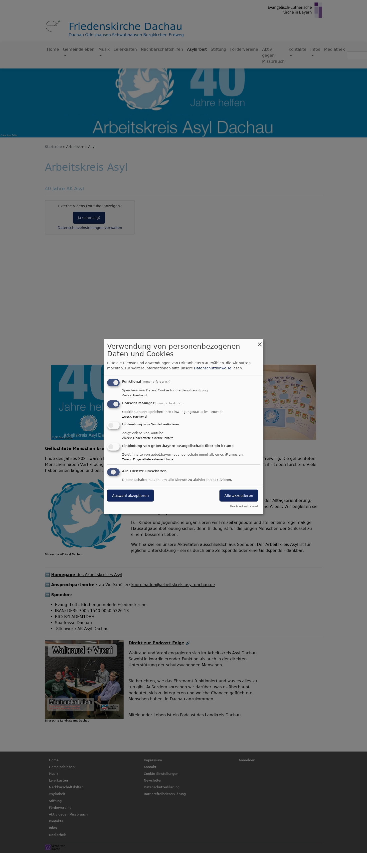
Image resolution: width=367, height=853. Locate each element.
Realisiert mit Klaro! (244, 506)
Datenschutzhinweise (212, 368)
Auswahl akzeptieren (130, 496)
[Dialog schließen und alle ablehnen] (259, 342)
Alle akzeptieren (238, 496)
